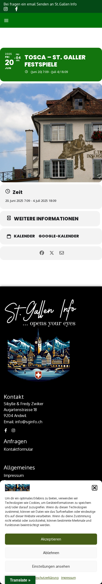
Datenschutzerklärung (44, 578)
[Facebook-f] (6, 430)
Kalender (24, 236)
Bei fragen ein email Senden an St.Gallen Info (40, 4)
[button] (94, 487)
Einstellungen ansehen (51, 566)
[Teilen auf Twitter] (51, 253)
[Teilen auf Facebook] (41, 253)
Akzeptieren (51, 539)
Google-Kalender (59, 236)
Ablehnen (51, 552)
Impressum (68, 578)
